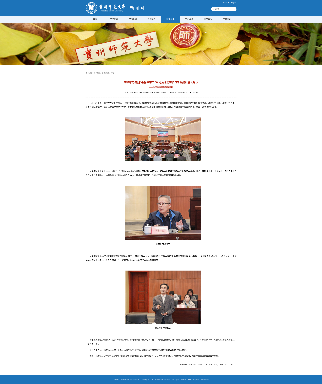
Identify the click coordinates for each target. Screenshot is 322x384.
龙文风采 (208, 19)
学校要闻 (114, 19)
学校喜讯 (227, 19)
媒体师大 (152, 19)
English (233, 3)
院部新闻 (133, 19)
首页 (95, 19)
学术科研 (189, 19)
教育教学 (170, 19)
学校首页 (226, 3)
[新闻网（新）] (115, 13)
